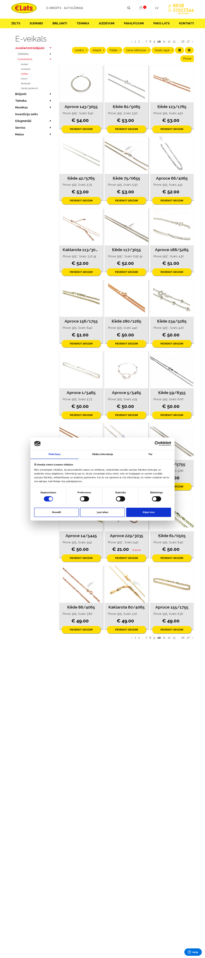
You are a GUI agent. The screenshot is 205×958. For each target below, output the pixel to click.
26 (182, 41)
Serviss (20, 127)
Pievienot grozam (81, 129)
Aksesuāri (26, 83)
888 (178, 5)
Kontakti (186, 23)
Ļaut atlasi (102, 512)
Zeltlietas (23, 53)
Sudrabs (36, 23)
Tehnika (83, 23)
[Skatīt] (81, 83)
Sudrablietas (25, 59)
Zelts (15, 23)
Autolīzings (73, 8)
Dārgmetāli (23, 121)
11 (164, 41)
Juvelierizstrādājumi (29, 48)
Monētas (21, 107)
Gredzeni (25, 69)
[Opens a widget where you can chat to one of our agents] (193, 952)
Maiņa (19, 134)
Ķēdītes (25, 74)
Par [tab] (150, 454)
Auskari (24, 64)
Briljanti (60, 23)
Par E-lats (161, 23)
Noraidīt (56, 512)
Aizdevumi (107, 23)
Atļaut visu (149, 512)
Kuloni (24, 78)
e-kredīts (53, 8)
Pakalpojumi (134, 23)
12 (169, 41)
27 (188, 41)
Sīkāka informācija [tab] (102, 454)
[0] (140, 8)
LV (157, 8)
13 (174, 41)
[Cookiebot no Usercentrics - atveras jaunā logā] (157, 443)
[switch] (84, 498)
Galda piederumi (29, 88)
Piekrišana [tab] (54, 454)
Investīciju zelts (26, 114)
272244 (183, 11)
